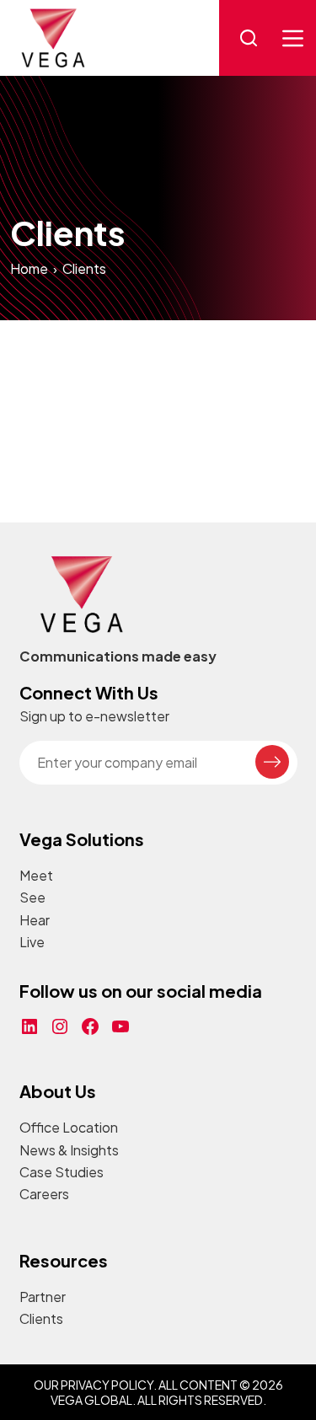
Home (29, 268)
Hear (34, 920)
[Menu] (292, 38)
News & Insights (69, 1150)
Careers (44, 1194)
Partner (42, 1296)
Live (32, 942)
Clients (41, 1318)
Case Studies (61, 1172)
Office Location (68, 1127)
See (32, 897)
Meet (36, 875)
